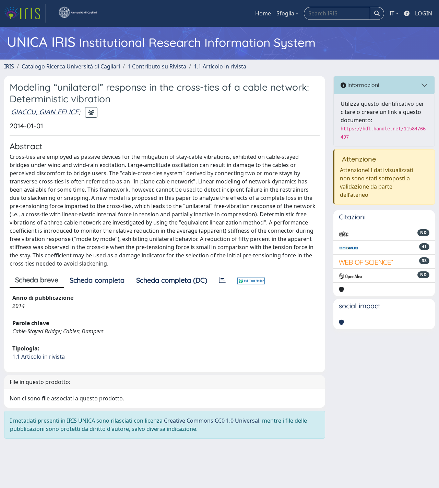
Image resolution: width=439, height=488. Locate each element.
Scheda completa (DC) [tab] (171, 280)
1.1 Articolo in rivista (220, 66)
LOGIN (423, 13)
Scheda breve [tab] (36, 279)
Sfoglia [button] (285, 13)
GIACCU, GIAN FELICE (45, 111)
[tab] (222, 280)
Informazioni (362, 84)
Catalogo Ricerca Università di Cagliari (71, 66)
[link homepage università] (77, 13)
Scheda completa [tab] (97, 280)
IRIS (9, 66)
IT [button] (392, 13)
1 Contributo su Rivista (157, 66)
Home (263, 13)
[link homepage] (25, 13)
